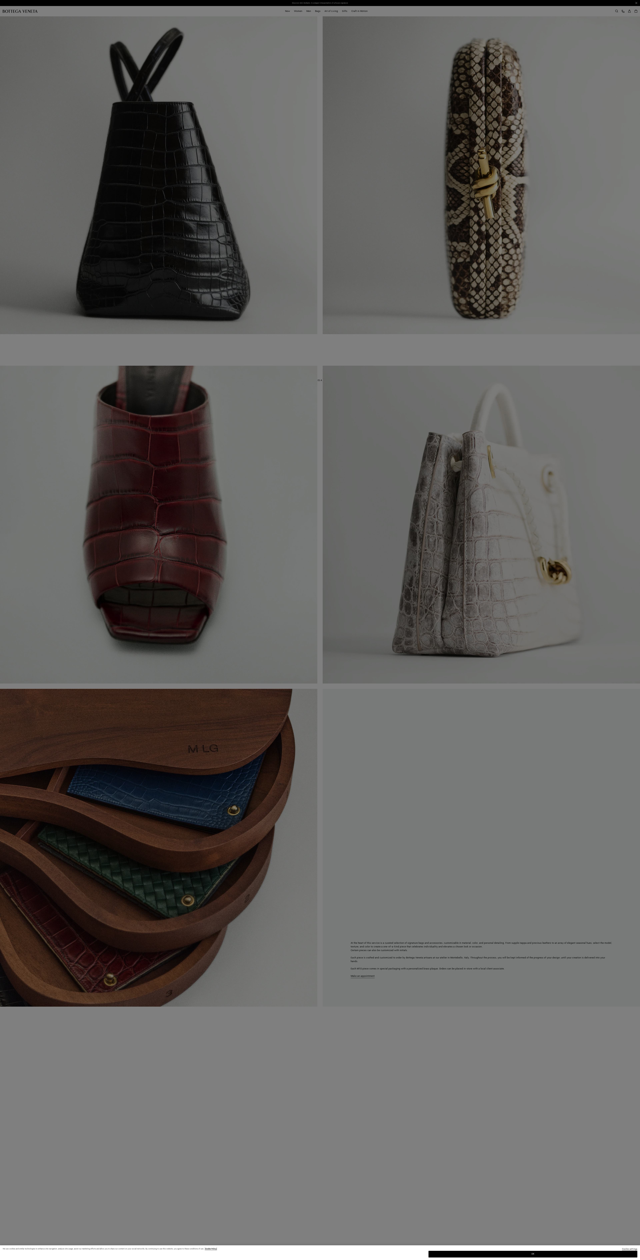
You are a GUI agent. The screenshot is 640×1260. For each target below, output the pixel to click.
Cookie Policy (210, 1249)
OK (533, 1253)
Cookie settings (629, 1249)
